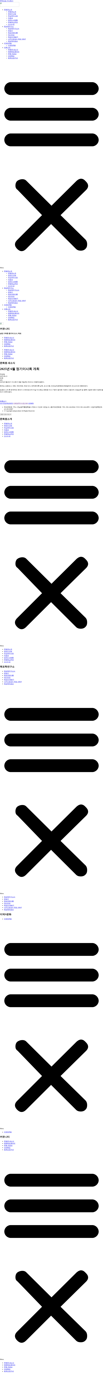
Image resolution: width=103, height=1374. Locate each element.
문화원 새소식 (13, 50)
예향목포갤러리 (13, 52)
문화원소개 (8, 10)
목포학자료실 (13, 41)
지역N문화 (8, 43)
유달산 (10, 31)
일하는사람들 (13, 20)
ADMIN (31, 403)
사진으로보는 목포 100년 (17, 39)
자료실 (10, 18)
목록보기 (3, 401)
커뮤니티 (7, 47)
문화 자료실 (12, 54)
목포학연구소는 (13, 28)
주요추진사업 (13, 16)
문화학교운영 (13, 22)
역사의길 (11, 35)
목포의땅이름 (13, 33)
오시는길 (11, 24)
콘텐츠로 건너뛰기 (6, 1)
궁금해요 (11, 56)
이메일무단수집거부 (20, 403)
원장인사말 (12, 14)
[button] (51, 165)
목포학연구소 (9, 26)
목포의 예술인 (13, 37)
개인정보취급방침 (6, 403)
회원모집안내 (13, 58)
